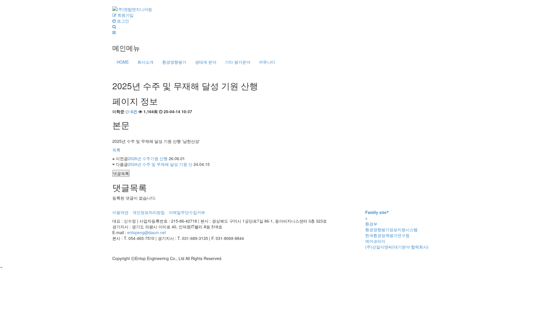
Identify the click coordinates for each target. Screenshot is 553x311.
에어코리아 (375, 241)
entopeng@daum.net (146, 232)
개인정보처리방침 (148, 212)
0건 (133, 111)
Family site (376, 212)
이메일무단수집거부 (187, 212)
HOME (123, 62)
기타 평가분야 (237, 62)
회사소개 (145, 62)
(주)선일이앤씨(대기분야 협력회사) (397, 247)
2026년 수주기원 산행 (148, 158)
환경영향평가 (174, 62)
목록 (116, 150)
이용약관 (120, 212)
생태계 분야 (205, 62)
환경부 (371, 224)
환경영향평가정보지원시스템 (391, 229)
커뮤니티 (267, 62)
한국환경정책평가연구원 (387, 235)
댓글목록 (121, 173)
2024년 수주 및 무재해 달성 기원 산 (160, 164)
